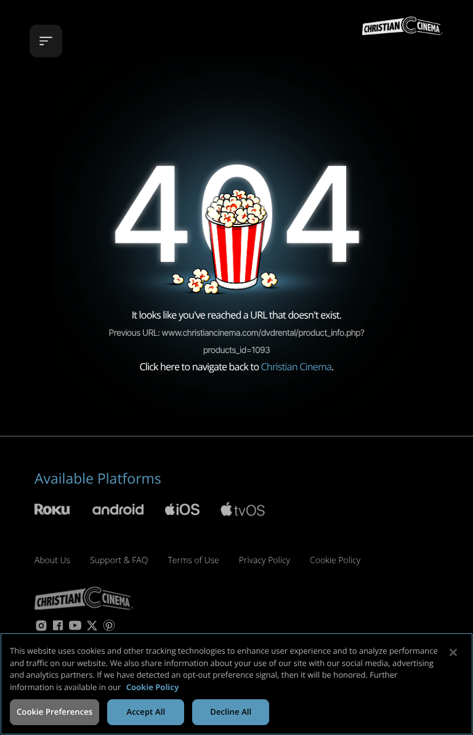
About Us (52, 560)
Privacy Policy (264, 560)
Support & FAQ (119, 560)
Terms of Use (193, 560)
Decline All (230, 711)
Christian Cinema (296, 366)
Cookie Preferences (54, 711)
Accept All (145, 711)
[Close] (453, 652)
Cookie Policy (335, 560)
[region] (236, 684)
